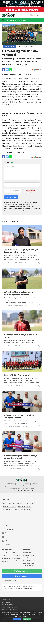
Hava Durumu (27, 558)
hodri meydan (25, 509)
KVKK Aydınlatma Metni (9, 607)
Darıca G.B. (5, 556)
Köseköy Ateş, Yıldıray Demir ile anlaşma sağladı (19, 416)
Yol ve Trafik (27, 553)
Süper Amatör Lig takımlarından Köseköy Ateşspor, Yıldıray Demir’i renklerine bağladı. (21, 422)
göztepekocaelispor (9, 506)
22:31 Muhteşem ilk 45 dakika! (16, 20)
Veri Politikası (6, 602)
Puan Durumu (27, 560)
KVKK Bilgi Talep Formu (9, 610)
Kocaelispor (6, 553)
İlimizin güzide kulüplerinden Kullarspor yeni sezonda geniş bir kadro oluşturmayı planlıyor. (20, 341)
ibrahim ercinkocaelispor (11, 509)
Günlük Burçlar (28, 566)
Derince (14, 553)
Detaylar (16, 619)
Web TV (7, 525)
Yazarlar (7, 533)
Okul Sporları (16, 558)
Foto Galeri (8, 529)
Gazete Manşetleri (28, 563)
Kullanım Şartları (7, 605)
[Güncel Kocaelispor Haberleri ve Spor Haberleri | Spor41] (8, 15)
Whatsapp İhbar (23, 571)
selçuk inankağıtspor (25, 506)
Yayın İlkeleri (6, 600)
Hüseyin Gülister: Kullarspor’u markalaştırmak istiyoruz (18, 293)
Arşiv (6, 537)
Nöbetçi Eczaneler (28, 555)
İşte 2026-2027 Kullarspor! (17, 375)
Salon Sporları (16, 555)
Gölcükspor (6, 561)
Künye (6, 541)
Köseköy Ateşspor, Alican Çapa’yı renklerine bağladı (20, 457)
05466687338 (23, 576)
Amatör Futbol (10, 46)
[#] (22, 480)
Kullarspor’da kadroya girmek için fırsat (20, 336)
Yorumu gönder (11, 197)
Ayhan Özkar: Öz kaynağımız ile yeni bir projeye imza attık (21, 250)
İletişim (7, 545)
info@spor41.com (10, 581)
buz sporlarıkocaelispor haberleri (23, 503)
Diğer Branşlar (16, 561)
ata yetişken (7, 503)
